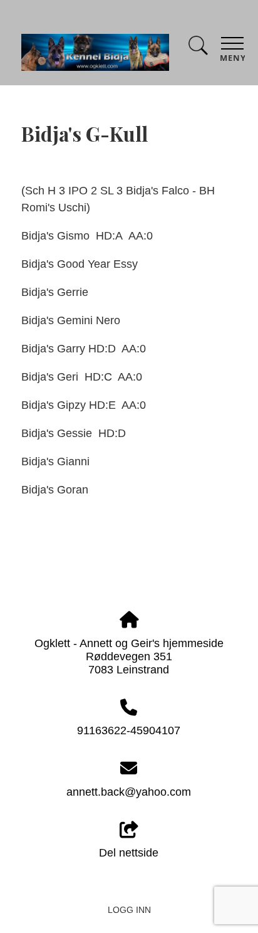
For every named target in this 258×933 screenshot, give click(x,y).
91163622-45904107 (128, 730)
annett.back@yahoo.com (128, 792)
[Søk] (197, 48)
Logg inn (129, 910)
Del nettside (128, 852)
